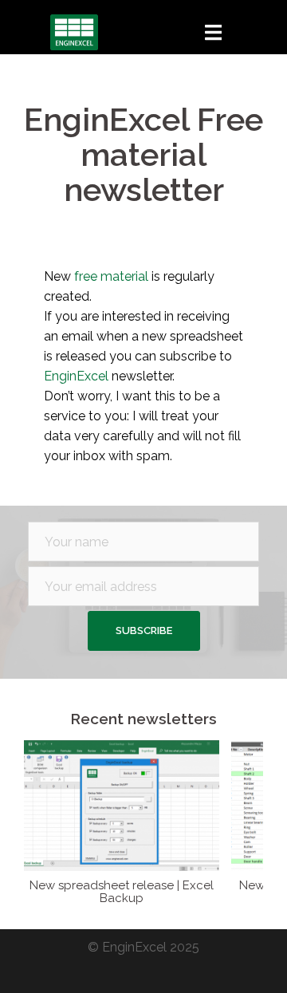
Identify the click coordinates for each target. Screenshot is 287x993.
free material (111, 276)
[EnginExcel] (74, 31)
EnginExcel (78, 376)
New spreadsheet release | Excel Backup (121, 892)
